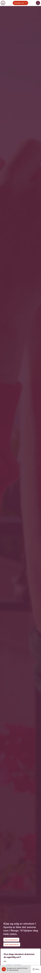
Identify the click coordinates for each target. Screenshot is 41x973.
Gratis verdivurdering (12, 944)
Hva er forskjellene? (11, 940)
